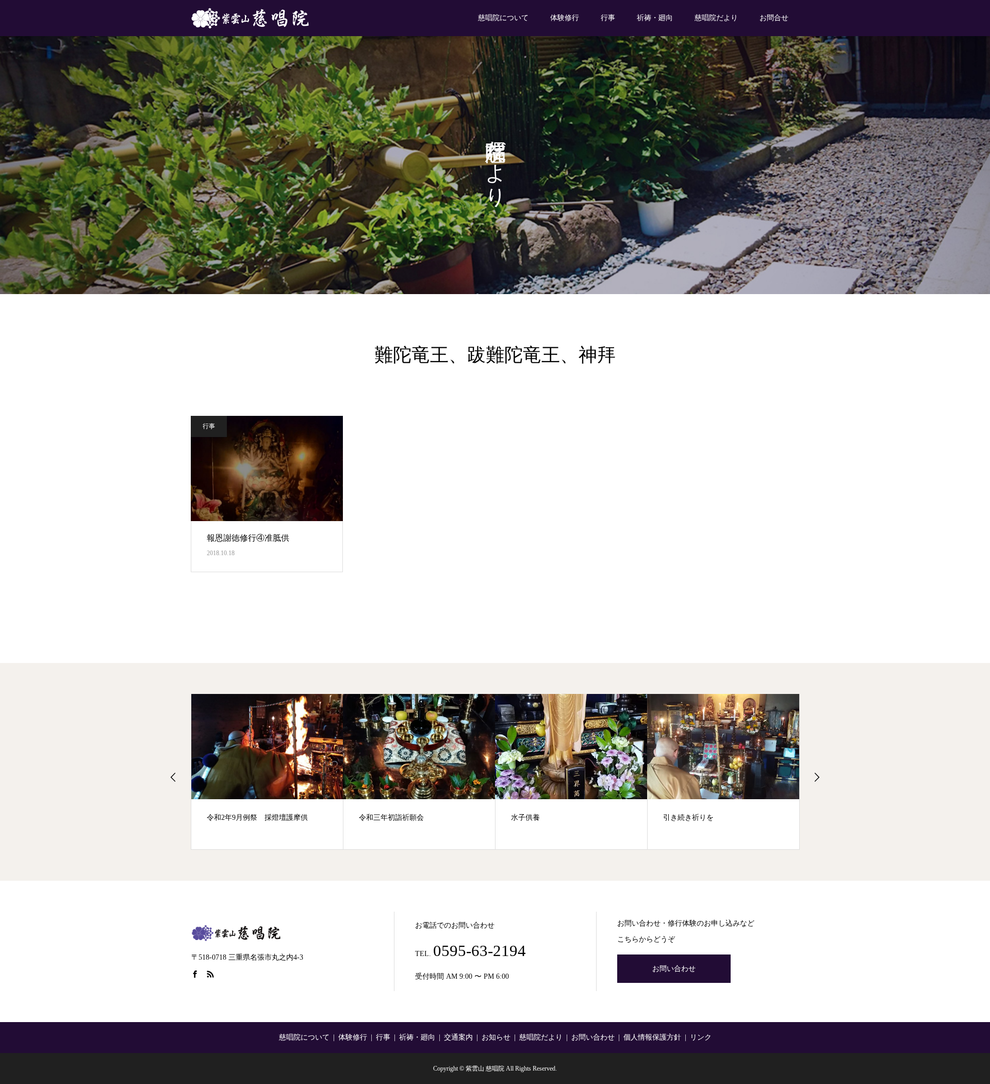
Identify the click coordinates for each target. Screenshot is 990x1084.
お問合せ (774, 18)
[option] (267, 771)
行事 (608, 18)
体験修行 (564, 18)
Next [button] (817, 777)
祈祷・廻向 (655, 18)
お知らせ (496, 1037)
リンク (701, 1037)
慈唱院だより (716, 18)
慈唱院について (503, 18)
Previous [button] (173, 777)
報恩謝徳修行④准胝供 (248, 537)
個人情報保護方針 (652, 1037)
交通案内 (458, 1037)
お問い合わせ (674, 969)
